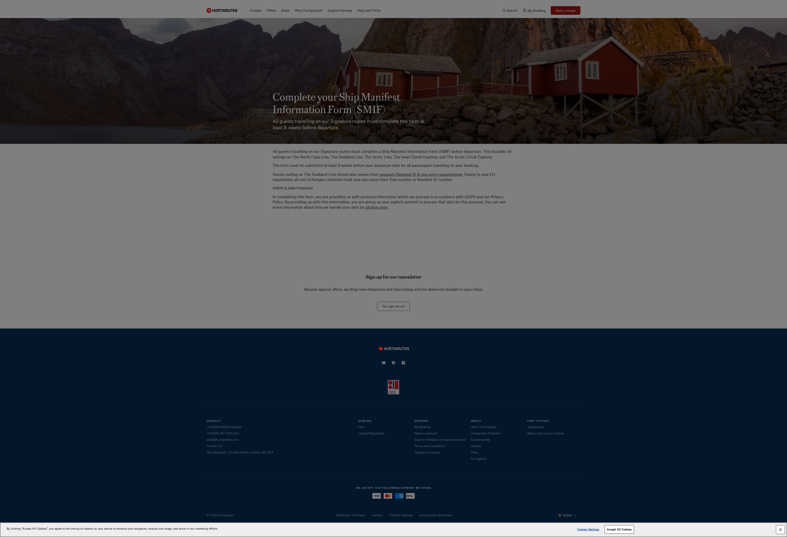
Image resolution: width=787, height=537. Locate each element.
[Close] (780, 529)
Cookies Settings (588, 529)
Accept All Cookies (619, 529)
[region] (393, 529)
